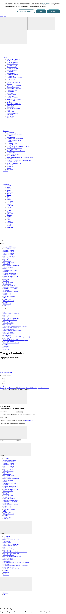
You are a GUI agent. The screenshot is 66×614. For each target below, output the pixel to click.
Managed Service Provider (14, 99)
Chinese (9, 202)
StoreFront (10, 165)
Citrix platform (11, 73)
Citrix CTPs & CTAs (12, 68)
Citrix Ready (10, 76)
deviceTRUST (11, 155)
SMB (8, 110)
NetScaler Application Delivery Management (19, 160)
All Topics (6, 458)
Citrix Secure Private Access (14, 148)
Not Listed (10, 205)
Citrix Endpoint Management (15, 138)
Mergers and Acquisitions (14, 101)
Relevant (5, 593)
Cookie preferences (43, 388)
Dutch (8, 198)
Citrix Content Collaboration (14, 134)
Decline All (53, 11)
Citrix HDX (10, 141)
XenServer (10, 169)
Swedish (9, 193)
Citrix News (10, 71)
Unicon (9, 168)
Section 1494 (10, 107)
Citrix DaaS (10, 135)
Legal (7, 388)
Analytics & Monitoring (13, 59)
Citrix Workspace (11, 79)
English (9, 185)
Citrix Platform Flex (12, 74)
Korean (9, 204)
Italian (8, 196)
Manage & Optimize (12, 97)
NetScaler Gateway (12, 161)
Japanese (9, 187)
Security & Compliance (13, 108)
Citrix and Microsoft (12, 65)
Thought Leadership (12, 113)
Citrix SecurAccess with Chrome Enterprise (19, 146)
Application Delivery (12, 61)
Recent (5, 594)
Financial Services (12, 90)
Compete (9, 84)
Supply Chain (10, 111)
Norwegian (10, 201)
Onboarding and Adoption (14, 104)
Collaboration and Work (13, 82)
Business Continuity (12, 62)
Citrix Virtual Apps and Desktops (16, 151)
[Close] (13, 397)
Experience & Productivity (14, 88)
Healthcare (10, 93)
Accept (41, 11)
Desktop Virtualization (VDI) (15, 85)
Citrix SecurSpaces (12, 149)
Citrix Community (12, 67)
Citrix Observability (12, 143)
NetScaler (9, 102)
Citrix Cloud (10, 132)
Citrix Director (11, 137)
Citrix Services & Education (14, 77)
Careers (2, 388)
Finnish (9, 199)
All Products (6, 536)
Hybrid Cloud (10, 96)
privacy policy (46, 3)
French (9, 188)
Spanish (9, 190)
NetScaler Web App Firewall (15, 163)
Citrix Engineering (12, 70)
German (9, 195)
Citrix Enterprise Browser (14, 140)
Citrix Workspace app (13, 154)
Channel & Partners (12, 64)
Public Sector (10, 105)
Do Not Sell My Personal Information (27, 388)
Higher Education (11, 94)
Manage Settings (26, 11)
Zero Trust (10, 117)
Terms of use (12, 388)
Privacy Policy (29, 420)
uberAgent (10, 114)
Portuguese (10, 192)
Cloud (8, 81)
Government (10, 91)
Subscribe (19, 411)
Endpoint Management (13, 87)
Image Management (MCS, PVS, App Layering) (20, 157)
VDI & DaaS (10, 116)
